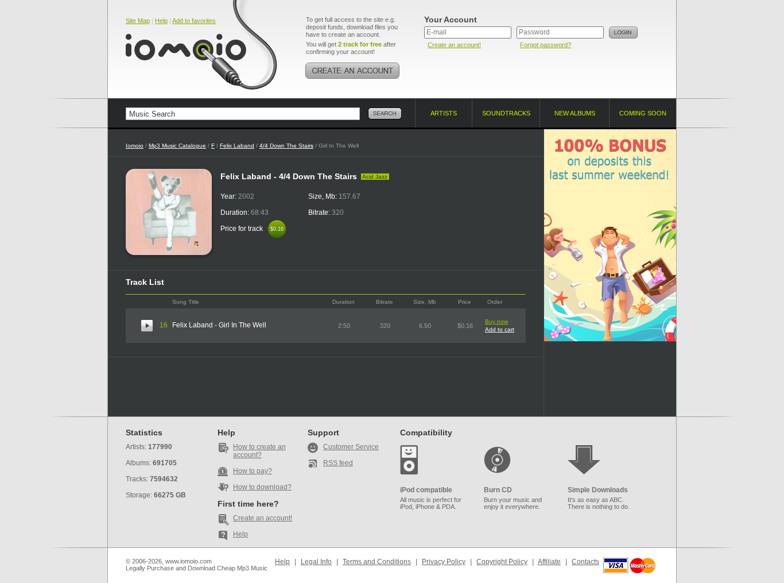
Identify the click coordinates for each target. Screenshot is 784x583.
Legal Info (316, 562)
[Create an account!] (352, 71)
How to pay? (252, 471)
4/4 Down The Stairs (286, 145)
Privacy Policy (443, 562)
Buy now (496, 321)
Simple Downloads (598, 490)
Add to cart (499, 329)
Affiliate (549, 562)
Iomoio (134, 145)
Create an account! (454, 44)
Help (161, 20)
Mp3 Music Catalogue (177, 145)
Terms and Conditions (377, 562)
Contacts (585, 562)
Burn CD (498, 490)
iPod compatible (426, 490)
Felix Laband (237, 145)
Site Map (138, 20)
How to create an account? (259, 451)
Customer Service (351, 447)
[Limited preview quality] (147, 325)
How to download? (262, 487)
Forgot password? (545, 44)
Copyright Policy (501, 562)
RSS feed (338, 463)
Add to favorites (194, 20)
